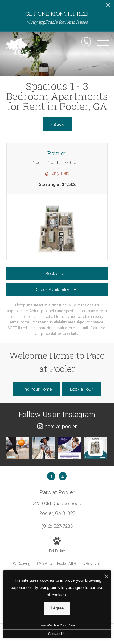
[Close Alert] (108, 7)
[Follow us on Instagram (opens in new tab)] (63, 476)
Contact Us (57, 634)
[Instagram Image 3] (69, 448)
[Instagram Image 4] (95, 448)
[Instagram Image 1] (17, 448)
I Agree (57, 608)
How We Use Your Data (57, 625)
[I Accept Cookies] (106, 577)
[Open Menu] (103, 43)
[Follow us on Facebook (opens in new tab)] (51, 476)
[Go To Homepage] (19, 47)
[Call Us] (86, 43)
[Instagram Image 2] (43, 448)
